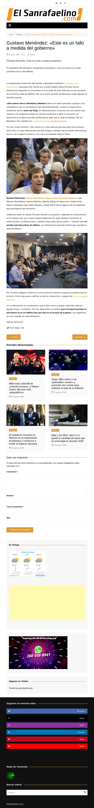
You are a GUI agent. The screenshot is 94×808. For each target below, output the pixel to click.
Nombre (10, 496)
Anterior (15, 337)
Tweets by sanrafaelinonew (21, 688)
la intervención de (49, 121)
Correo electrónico (15, 507)
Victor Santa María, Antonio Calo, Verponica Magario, (51, 198)
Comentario (12, 472)
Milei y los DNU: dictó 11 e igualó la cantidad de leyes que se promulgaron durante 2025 (68, 438)
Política (32, 55)
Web (8, 518)
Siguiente (78, 337)
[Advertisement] (47, 603)
